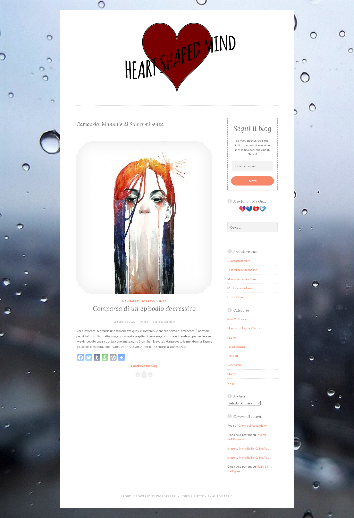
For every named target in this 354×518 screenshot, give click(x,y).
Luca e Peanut (236, 297)
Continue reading (152, 365)
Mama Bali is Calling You (242, 279)
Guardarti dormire (238, 260)
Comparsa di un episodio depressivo (144, 308)
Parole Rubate (236, 346)
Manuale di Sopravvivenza (144, 301)
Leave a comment (164, 321)
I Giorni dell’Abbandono (242, 269)
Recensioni (234, 365)
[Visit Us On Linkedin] (262, 211)
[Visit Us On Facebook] (249, 211)
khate (144, 321)
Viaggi (231, 383)
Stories (232, 374)
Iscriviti (252, 180)
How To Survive (237, 319)
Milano (231, 337)
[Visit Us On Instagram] (242, 211)
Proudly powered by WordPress (148, 496)
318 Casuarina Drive (240, 288)
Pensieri (232, 355)
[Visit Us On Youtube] (255, 211)
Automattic (222, 496)
